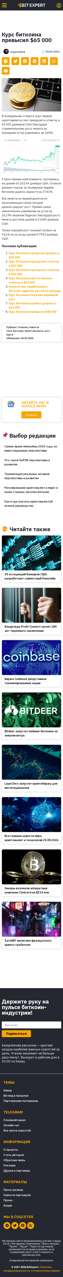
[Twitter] (14, 1225)
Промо (8, 1200)
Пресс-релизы (13, 1190)
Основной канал (15, 1120)
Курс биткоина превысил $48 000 (33, 311)
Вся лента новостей (17, 1130)
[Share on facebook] (25, 61)
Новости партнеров (17, 1195)
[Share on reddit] (34, 61)
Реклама (9, 1165)
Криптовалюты (34, 330)
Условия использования (45, 1270)
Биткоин (18, 330)
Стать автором (14, 1155)
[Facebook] (22, 1225)
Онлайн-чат (11, 1125)
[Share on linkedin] (44, 61)
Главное (23, 327)
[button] (31, 414)
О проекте (11, 1149)
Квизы (8, 1090)
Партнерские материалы (21, 1101)
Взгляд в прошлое (16, 1095)
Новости (34, 327)
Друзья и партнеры (17, 1170)
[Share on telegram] (6, 61)
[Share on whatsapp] (54, 61)
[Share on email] (6, 71)
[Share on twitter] (15, 61)
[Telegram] (7, 1225)
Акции (8, 1205)
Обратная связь (14, 1160)
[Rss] (30, 1225)
